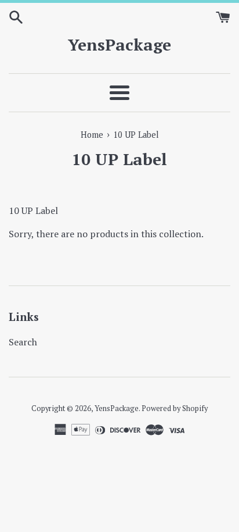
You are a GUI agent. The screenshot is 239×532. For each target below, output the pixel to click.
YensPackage (119, 44)
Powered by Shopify (175, 408)
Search (23, 341)
